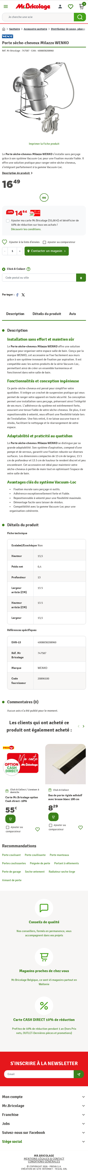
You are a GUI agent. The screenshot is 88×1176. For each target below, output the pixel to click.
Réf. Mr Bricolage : (11, 50)
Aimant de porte (11, 880)
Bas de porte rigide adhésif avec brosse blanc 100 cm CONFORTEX (65, 799)
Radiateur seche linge (62, 871)
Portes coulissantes (14, 863)
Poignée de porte (40, 863)
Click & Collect (16, 269)
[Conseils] (44, 907)
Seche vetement (35, 871)
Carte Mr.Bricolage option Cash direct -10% (21, 799)
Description (15, 314)
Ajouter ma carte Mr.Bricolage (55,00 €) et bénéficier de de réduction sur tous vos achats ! (45, 222)
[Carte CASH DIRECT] (44, 1005)
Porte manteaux (59, 855)
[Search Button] (80, 17)
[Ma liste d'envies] (70, 6)
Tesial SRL (61, 1168)
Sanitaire (14, 29)
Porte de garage (11, 871)
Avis (72, 314)
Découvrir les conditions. (26, 229)
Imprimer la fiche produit (44, 143)
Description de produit (16, 173)
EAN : (34, 50)
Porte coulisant (11, 855)
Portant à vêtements (66, 863)
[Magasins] (44, 956)
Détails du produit (47, 314)
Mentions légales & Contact (44, 1159)
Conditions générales (44, 1161)
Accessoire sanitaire (35, 29)
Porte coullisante (35, 855)
